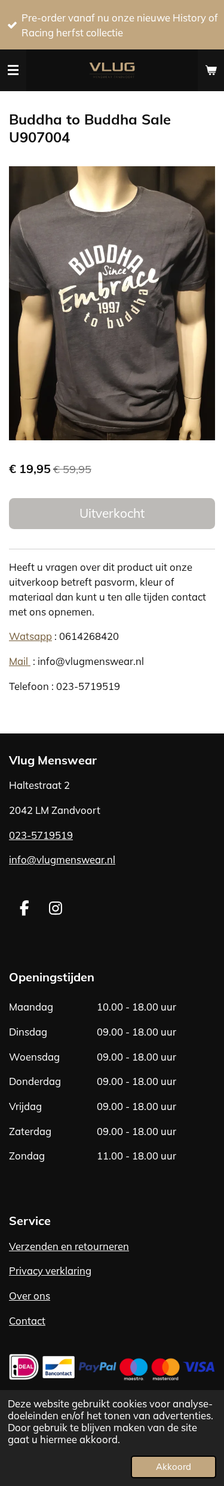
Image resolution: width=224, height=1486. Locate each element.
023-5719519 (41, 835)
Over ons (29, 1295)
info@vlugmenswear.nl (62, 859)
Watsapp (30, 636)
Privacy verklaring (50, 1270)
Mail (19, 661)
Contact (27, 1320)
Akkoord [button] (173, 1466)
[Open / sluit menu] (13, 70)
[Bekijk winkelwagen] (211, 70)
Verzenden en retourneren (69, 1246)
